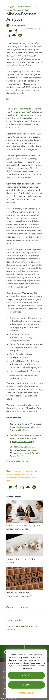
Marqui (24, 461)
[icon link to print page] (20, 35)
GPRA (9, 474)
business (17, 471)
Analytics (10, 7)
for (36, 471)
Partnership (12, 477)
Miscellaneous (31, 7)
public (34, 477)
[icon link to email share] (14, 35)
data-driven (28, 471)
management (19, 474)
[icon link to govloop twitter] (10, 31)
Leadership (19, 7)
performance (24, 477)
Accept (26, 675)
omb (29, 474)
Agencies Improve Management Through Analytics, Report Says (25, 453)
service (10, 480)
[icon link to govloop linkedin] (8, 35)
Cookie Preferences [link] (8, 698)
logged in (23, 626)
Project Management (15, 10)
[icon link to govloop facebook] (16, 31)
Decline (26, 685)
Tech (27, 10)
